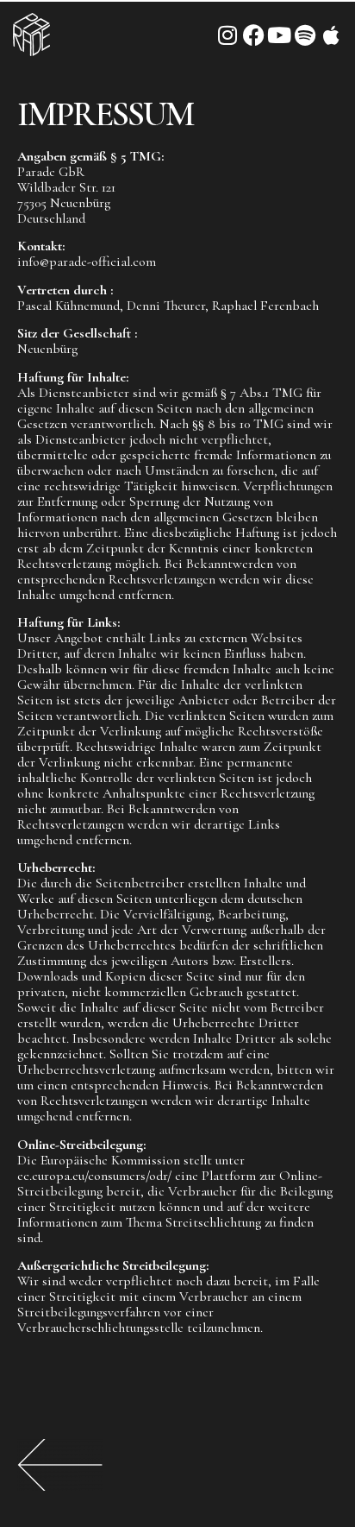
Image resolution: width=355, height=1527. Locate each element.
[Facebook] (254, 35)
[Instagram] (228, 35)
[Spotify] (305, 35)
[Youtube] (279, 35)
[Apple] (331, 35)
